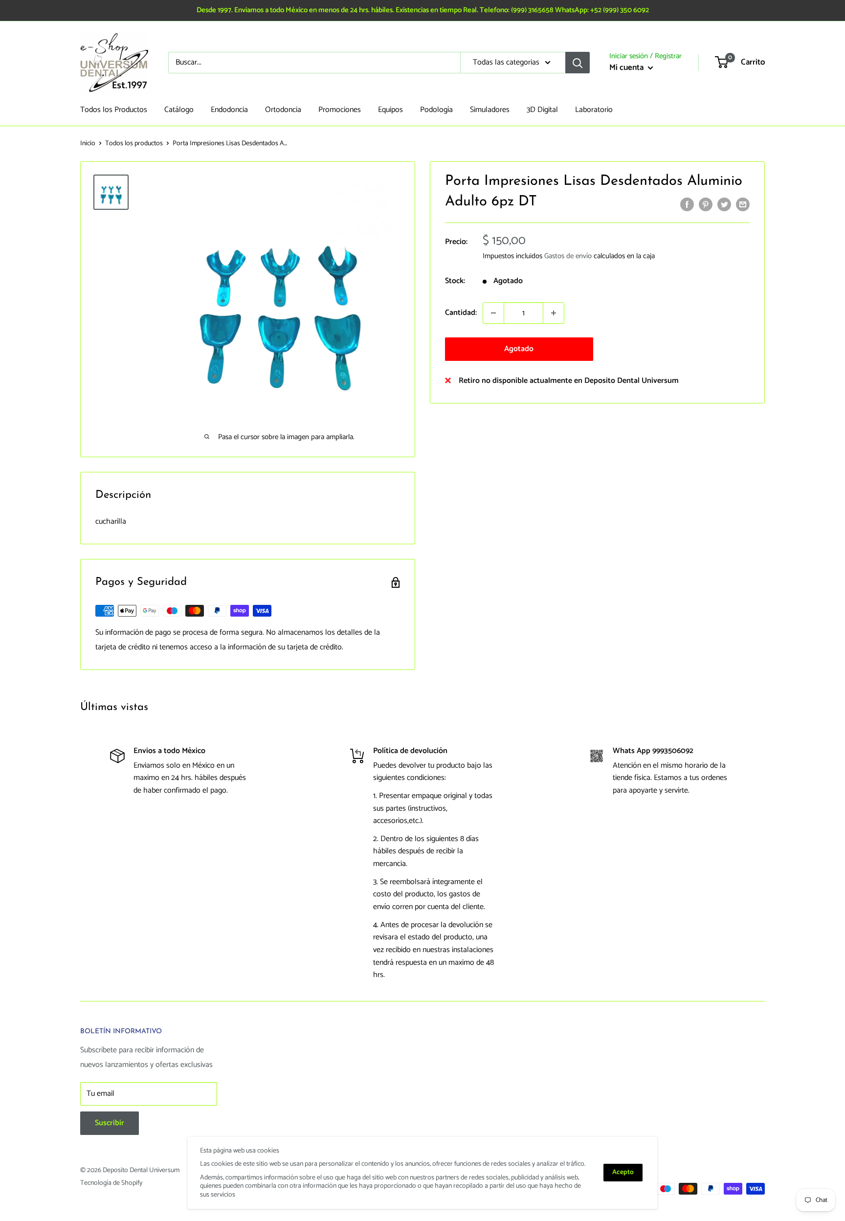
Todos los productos (134, 143)
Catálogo (179, 109)
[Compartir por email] (743, 204)
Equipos (390, 109)
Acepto (623, 1172)
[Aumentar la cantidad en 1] (553, 313)
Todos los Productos (113, 109)
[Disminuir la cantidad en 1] (493, 313)
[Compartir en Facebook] (687, 204)
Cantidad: (461, 312)
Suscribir (109, 1123)
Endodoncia (229, 109)
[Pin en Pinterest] (705, 204)
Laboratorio (594, 109)
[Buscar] (577, 62)
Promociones (339, 109)
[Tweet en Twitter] (724, 204)
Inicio (87, 143)
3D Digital (542, 109)
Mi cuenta (627, 67)
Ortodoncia (283, 109)
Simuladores (490, 109)
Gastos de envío (568, 256)
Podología (436, 109)
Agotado (519, 348)
